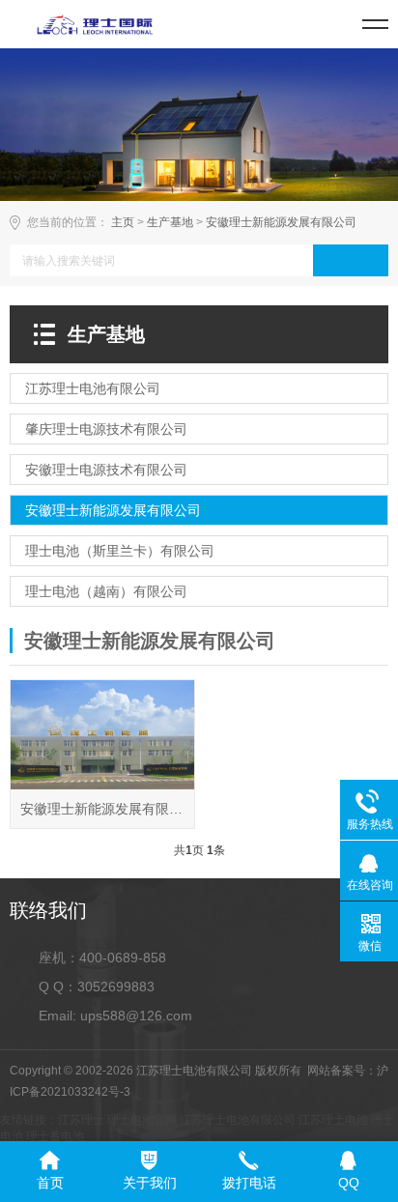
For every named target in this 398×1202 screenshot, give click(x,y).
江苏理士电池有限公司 (238, 1120)
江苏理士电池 (333, 1120)
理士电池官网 (142, 1120)
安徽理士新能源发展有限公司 (281, 222)
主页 (122, 222)
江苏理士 (81, 1120)
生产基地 (170, 222)
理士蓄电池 (55, 1136)
